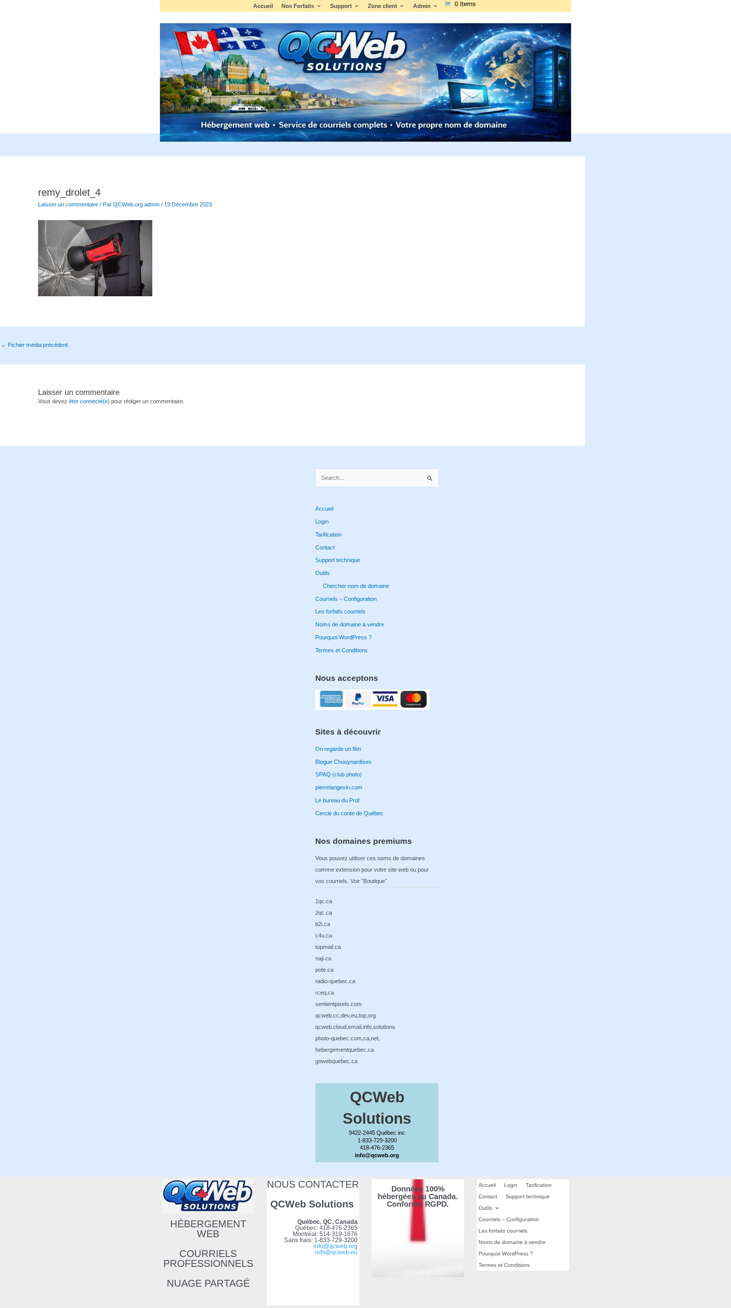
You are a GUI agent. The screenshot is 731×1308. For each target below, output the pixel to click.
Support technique (337, 560)
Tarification (328, 534)
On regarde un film (338, 749)
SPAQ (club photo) (338, 774)
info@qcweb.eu (336, 1252)
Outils (322, 573)
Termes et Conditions (341, 650)
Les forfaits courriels (340, 611)
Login (322, 521)
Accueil (263, 6)
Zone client (382, 6)
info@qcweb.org (335, 1246)
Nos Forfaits (297, 6)
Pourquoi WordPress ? (343, 637)
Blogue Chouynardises (343, 762)
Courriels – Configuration (346, 599)
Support (341, 6)
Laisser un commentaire (68, 204)
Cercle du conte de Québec (349, 813)
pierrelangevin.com (338, 787)
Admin (422, 6)
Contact (325, 547)
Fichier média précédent (34, 345)
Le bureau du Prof (337, 800)
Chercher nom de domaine (356, 586)
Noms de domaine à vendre (349, 624)
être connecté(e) (89, 401)
